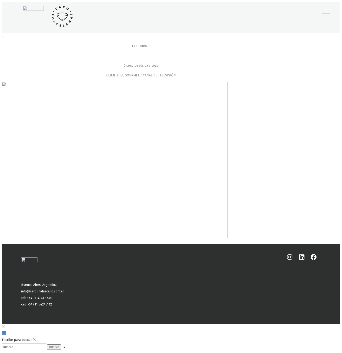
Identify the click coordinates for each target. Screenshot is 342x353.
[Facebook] (313, 257)
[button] (326, 16)
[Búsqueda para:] (24, 347)
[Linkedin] (301, 257)
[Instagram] (289, 257)
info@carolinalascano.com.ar (42, 291)
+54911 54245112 (39, 304)
